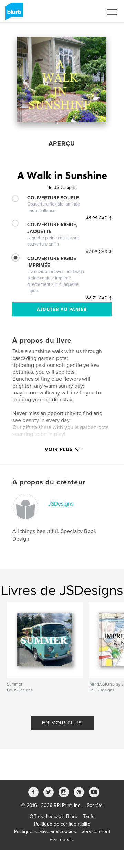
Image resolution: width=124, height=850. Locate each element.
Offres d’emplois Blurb (54, 816)
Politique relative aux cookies (45, 831)
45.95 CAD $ (99, 217)
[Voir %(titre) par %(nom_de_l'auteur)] (61, 79)
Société (95, 805)
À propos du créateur (48, 482)
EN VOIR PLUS (62, 723)
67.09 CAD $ (99, 251)
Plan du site (62, 839)
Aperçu (62, 143)
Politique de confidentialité (62, 824)
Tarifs (88, 816)
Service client (96, 831)
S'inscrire (84, 12)
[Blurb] (13, 14)
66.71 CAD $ (99, 297)
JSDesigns (60, 503)
